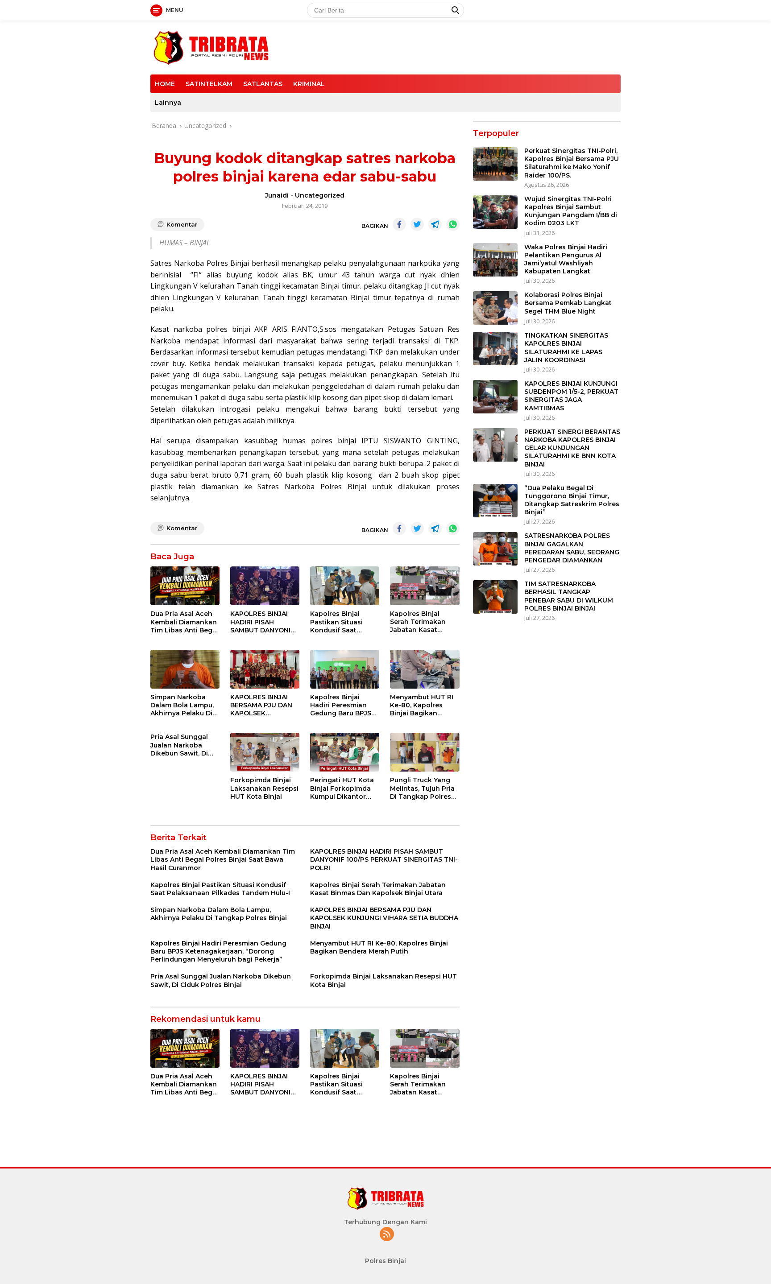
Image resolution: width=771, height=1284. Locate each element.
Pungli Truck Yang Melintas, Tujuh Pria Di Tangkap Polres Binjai (422, 788)
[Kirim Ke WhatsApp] (453, 224)
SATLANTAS (262, 84)
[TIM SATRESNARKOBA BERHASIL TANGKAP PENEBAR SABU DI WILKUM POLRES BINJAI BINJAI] (495, 597)
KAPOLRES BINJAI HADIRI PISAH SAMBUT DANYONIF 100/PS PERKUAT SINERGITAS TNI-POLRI (262, 622)
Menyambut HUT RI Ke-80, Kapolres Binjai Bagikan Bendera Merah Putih (424, 705)
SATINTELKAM (209, 84)
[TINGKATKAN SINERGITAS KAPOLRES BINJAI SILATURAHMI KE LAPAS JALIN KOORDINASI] (495, 348)
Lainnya (168, 103)
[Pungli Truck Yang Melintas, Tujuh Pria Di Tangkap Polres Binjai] (424, 752)
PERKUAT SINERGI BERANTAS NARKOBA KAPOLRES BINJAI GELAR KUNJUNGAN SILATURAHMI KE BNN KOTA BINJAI (572, 448)
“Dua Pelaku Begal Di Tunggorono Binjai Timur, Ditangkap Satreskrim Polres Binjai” (571, 500)
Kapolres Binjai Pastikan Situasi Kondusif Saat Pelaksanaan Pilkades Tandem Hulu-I (339, 622)
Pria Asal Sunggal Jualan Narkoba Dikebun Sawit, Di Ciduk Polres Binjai (181, 745)
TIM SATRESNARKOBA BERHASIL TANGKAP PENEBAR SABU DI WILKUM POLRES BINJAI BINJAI (568, 596)
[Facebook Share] (399, 224)
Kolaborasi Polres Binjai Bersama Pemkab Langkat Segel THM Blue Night (568, 303)
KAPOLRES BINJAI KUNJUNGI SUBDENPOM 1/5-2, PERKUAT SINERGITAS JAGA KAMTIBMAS (571, 396)
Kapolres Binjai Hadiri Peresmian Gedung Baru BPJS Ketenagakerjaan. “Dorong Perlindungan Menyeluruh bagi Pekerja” (340, 705)
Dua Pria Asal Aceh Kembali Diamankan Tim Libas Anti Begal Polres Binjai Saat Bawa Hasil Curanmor (184, 622)
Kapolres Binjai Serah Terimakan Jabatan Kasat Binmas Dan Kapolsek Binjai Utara (418, 622)
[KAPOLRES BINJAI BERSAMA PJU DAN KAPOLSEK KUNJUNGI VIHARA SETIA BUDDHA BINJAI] (264, 669)
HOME (165, 84)
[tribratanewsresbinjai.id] (210, 46)
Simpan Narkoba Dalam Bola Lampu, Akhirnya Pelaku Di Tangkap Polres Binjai (182, 705)
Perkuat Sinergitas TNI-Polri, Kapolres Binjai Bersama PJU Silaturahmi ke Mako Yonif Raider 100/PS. (571, 163)
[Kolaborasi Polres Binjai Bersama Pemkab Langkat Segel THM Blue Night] (495, 308)
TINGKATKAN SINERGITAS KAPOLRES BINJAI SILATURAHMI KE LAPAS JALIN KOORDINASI (566, 348)
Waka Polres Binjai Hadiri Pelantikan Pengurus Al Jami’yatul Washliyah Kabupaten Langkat (565, 259)
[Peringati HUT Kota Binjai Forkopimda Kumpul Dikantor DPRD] (344, 752)
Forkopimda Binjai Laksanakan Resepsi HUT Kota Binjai (264, 788)
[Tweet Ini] (417, 224)
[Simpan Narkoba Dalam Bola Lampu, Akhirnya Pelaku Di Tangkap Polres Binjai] (185, 669)
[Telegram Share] (435, 224)
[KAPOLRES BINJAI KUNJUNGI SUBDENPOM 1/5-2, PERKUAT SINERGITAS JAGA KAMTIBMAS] (495, 396)
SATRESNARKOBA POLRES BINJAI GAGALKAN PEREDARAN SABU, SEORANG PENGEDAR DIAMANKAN (571, 548)
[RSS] (387, 1235)
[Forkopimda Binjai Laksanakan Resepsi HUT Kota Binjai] (264, 752)
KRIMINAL (309, 84)
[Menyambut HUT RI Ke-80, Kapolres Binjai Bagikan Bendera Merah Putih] (424, 669)
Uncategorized (319, 195)
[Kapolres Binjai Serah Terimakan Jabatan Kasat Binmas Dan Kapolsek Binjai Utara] (424, 585)
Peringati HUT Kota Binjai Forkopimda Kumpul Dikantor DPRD (342, 788)
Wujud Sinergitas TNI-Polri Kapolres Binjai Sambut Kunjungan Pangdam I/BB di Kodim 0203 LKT (570, 211)
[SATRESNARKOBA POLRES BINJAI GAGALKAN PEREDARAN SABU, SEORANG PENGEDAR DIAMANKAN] (495, 549)
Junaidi (277, 195)
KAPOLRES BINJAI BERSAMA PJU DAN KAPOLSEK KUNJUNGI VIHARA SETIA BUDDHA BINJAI (261, 705)
